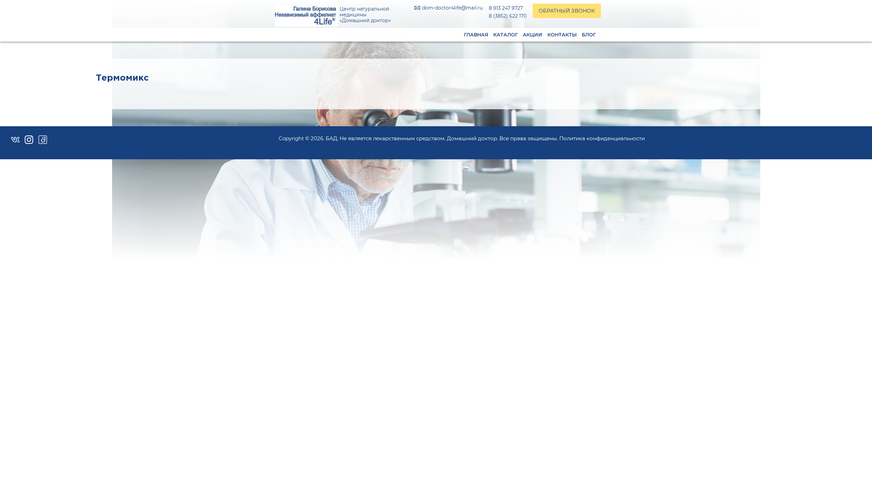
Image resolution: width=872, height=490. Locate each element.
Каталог (505, 35)
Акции (532, 35)
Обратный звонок (567, 10)
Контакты (562, 35)
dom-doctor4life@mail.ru (452, 8)
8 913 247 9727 (506, 8)
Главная (476, 35)
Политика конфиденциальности (602, 138)
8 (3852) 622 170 (508, 16)
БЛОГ (589, 35)
